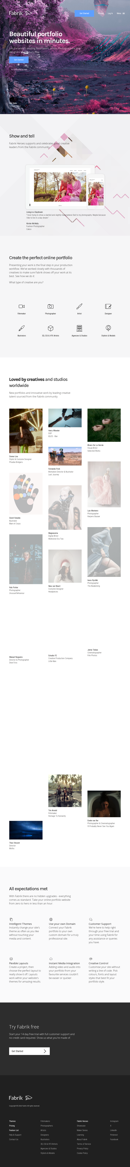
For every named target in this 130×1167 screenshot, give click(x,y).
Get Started (84, 13)
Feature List (14, 1130)
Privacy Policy (82, 1148)
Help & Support (15, 1135)
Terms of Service (84, 1144)
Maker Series (82, 1130)
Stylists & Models (48, 1153)
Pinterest (114, 1135)
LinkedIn (113, 1130)
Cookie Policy (82, 1153)
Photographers (47, 1126)
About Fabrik (82, 1139)
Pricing (12, 1126)
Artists (43, 1130)
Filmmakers (45, 1121)
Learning (80, 1135)
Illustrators (45, 1139)
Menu (119, 13)
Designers (45, 1135)
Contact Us (13, 1139)
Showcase (81, 1126)
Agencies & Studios (49, 1148)
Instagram (114, 1121)
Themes (12, 1121)
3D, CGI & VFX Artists (49, 1144)
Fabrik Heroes (82, 1121)
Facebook (114, 1139)
